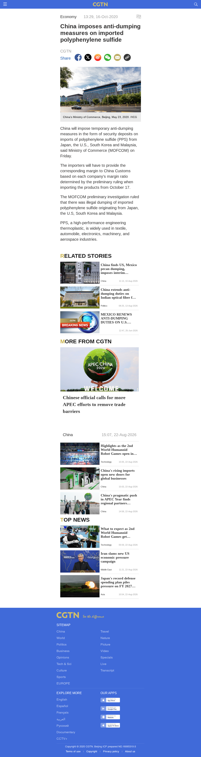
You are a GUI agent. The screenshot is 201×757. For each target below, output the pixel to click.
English (62, 699)
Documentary (66, 732)
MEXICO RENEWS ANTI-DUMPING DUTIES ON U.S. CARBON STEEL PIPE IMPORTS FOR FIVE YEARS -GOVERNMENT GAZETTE (119, 318)
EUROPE (63, 683)
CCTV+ (62, 739)
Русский (63, 726)
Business (63, 651)
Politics (62, 644)
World (61, 638)
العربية (61, 719)
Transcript (107, 670)
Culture (62, 670)
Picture (105, 644)
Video (104, 651)
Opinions (63, 657)
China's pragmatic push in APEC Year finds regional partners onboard (119, 499)
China (61, 631)
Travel (104, 631)
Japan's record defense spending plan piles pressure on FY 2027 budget (118, 582)
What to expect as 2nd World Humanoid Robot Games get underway (117, 533)
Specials (106, 657)
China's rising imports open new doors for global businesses (118, 474)
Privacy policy (111, 752)
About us (130, 752)
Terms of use (73, 752)
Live (103, 664)
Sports (61, 677)
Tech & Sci (64, 664)
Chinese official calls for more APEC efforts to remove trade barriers (94, 404)
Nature (105, 638)
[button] (65, 542)
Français (63, 712)
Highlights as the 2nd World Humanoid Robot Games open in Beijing (117, 450)
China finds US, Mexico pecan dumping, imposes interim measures (119, 269)
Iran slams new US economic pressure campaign (115, 557)
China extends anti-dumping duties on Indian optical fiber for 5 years (118, 293)
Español (62, 706)
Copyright (92, 752)
